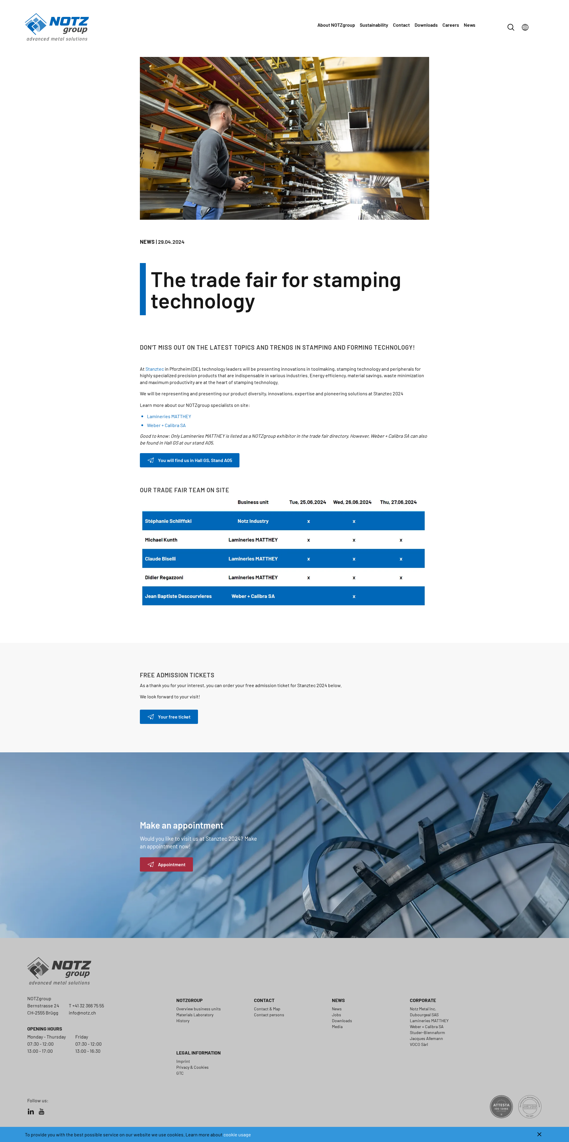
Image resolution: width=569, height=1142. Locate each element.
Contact (401, 25)
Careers (450, 25)
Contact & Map (267, 1008)
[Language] (525, 27)
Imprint (183, 1061)
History (182, 1020)
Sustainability (374, 25)
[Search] (511, 27)
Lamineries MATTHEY (169, 416)
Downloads (426, 25)
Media (337, 1026)
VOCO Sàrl (419, 1044)
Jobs (336, 1014)
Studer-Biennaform (427, 1032)
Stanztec (155, 369)
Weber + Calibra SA (166, 425)
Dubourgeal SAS (424, 1014)
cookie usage (237, 1134)
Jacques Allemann (426, 1038)
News (469, 25)
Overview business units (198, 1008)
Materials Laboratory (194, 1014)
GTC (180, 1073)
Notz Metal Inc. (423, 1008)
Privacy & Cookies (192, 1067)
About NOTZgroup (336, 25)
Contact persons (269, 1014)
